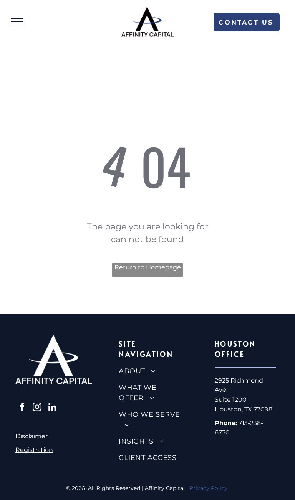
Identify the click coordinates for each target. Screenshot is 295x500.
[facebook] (22, 408)
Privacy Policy (209, 488)
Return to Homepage (147, 267)
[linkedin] (52, 408)
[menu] (17, 22)
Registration (34, 450)
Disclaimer (31, 436)
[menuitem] (150, 371)
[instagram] (37, 408)
